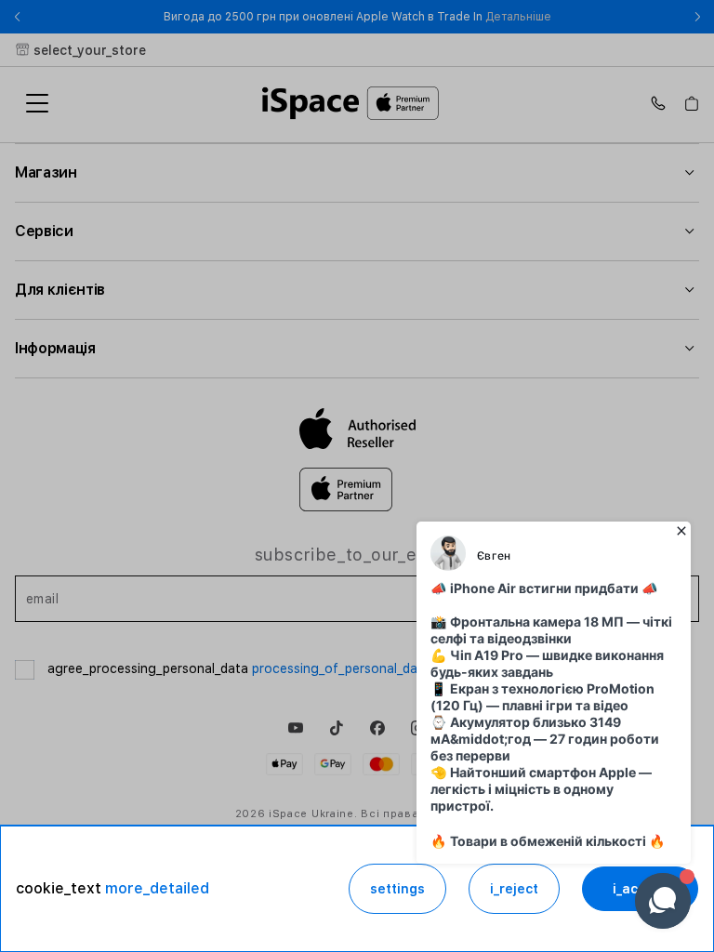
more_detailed (157, 888)
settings (397, 888)
